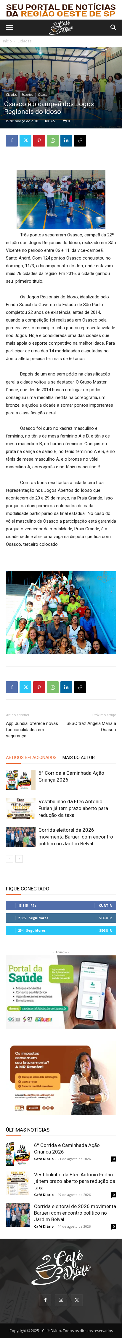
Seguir (105, 918)
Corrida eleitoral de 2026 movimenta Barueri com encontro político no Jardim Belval (75, 837)
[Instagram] (61, 1300)
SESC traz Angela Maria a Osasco (91, 726)
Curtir (105, 905)
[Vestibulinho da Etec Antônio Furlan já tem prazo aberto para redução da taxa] (21, 808)
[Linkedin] (66, 141)
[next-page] (19, 859)
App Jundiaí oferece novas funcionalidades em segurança (32, 730)
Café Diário (44, 1158)
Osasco (42, 95)
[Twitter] (25, 141)
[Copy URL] (80, 141)
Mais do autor (78, 757)
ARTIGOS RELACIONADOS (31, 757)
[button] (9, 28)
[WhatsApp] (53, 141)
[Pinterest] (39, 141)
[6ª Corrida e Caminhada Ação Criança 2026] (21, 780)
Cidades (24, 41)
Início (7, 41)
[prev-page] (9, 859)
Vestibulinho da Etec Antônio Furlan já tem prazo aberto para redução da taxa (73, 808)
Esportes (27, 95)
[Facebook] (12, 141)
